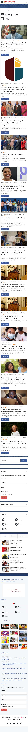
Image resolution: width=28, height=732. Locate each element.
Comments (22, 536)
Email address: (4, 491)
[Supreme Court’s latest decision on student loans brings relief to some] (5, 646)
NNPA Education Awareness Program (9, 83)
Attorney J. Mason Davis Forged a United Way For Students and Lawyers (12, 123)
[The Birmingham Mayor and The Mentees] (14, 142)
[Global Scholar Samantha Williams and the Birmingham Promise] (14, 174)
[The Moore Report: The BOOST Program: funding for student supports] (14, 633)
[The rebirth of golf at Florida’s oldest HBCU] (5, 634)
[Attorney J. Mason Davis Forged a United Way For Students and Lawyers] (14, 108)
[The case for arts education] (5, 640)
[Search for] (26, 2)
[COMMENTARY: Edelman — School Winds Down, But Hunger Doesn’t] (14, 272)
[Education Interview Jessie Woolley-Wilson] (5, 626)
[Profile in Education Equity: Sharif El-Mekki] (5, 556)
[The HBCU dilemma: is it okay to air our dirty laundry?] (23, 634)
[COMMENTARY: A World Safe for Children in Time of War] (14, 304)
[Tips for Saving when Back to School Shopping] (14, 205)
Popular (4, 536)
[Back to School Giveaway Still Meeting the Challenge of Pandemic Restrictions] (5, 549)
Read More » (5, 54)
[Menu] (2, 2)
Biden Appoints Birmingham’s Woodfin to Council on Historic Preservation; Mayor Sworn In (14, 45)
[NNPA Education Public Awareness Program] (9, 2)
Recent (13, 536)
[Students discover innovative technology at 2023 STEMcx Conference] (14, 646)
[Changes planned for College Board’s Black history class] (5, 563)
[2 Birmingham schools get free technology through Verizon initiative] (14, 397)
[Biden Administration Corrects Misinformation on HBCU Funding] (5, 569)
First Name (3, 478)
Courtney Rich (5, 40)
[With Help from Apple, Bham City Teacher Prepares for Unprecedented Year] (14, 429)
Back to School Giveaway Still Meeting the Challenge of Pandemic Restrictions (17, 549)
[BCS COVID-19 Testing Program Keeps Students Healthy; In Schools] (14, 334)
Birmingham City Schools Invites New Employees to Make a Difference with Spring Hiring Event (13, 89)
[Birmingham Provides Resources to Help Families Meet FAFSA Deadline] (14, 366)
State (2, 487)
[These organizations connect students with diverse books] (23, 627)
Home (3, 10)
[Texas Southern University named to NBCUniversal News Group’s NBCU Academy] (23, 639)
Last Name (3, 482)
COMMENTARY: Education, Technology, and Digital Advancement (16, 542)
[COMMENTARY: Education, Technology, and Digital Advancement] (5, 542)
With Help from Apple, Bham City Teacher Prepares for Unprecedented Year (13, 443)
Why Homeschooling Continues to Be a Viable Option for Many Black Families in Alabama (13, 253)
